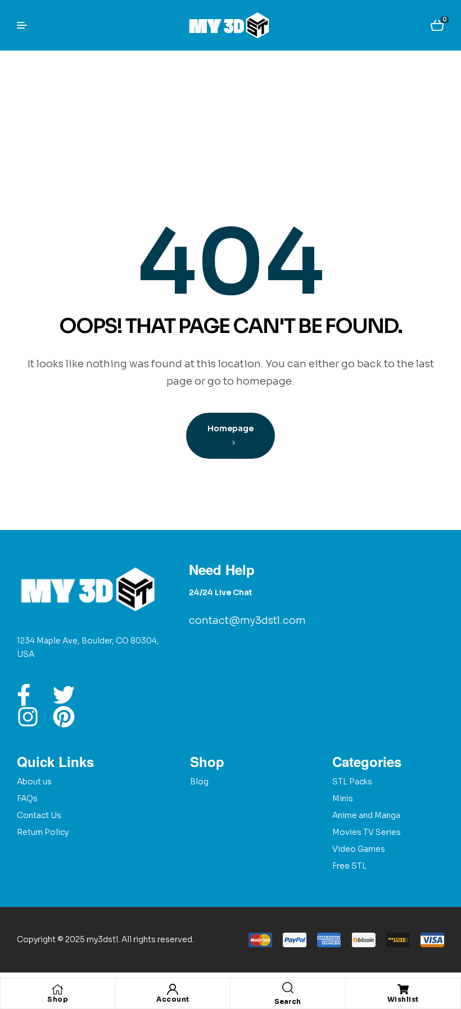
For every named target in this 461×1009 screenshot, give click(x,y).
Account (172, 999)
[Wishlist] (403, 989)
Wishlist (403, 999)
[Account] (172, 989)
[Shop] (58, 989)
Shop (57, 999)
